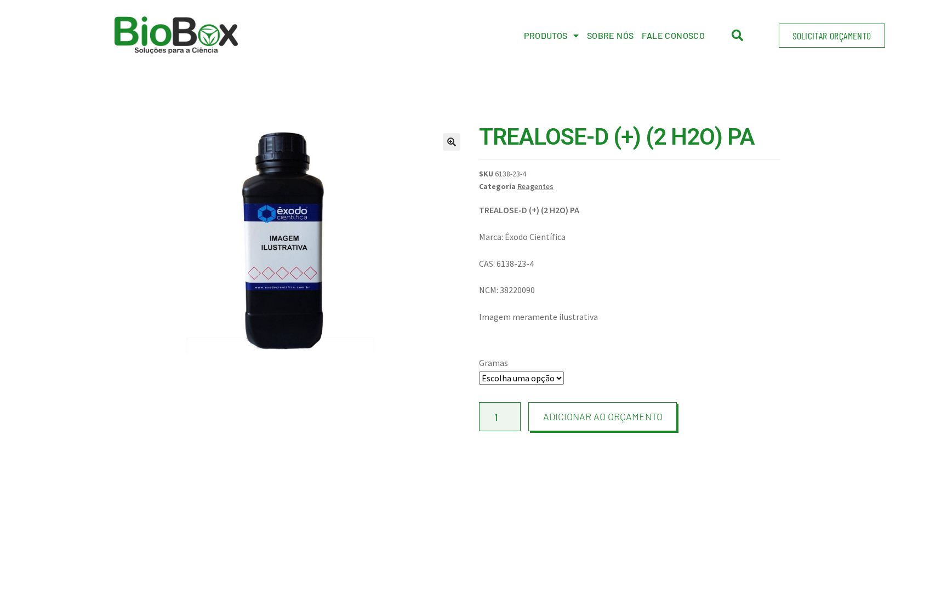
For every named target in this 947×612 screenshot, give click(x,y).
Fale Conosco (673, 35)
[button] (832, 36)
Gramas (493, 362)
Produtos (545, 35)
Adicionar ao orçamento (603, 416)
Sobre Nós (610, 35)
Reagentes (535, 186)
